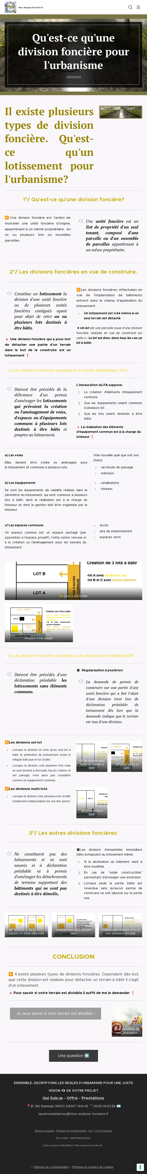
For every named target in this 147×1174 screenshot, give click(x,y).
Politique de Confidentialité (71, 1130)
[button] (130, 7)
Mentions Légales (44, 1130)
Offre (72, 1098)
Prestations (93, 1098)
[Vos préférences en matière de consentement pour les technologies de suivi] (140, 1167)
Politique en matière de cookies (92, 1167)
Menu (138, 7)
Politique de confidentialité (51, 1167)
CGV (90, 1130)
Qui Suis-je (52, 1098)
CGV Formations (103, 1130)
